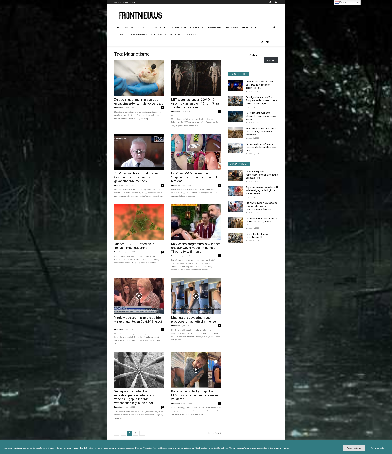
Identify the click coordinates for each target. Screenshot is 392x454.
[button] (274, 27)
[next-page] (142, 433)
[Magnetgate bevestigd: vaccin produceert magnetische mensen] (196, 296)
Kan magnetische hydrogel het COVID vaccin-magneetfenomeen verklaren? (194, 395)
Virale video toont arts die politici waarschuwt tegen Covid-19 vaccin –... (139, 321)
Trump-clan (176, 35)
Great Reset (232, 27)
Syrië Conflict (158, 35)
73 (219, 255)
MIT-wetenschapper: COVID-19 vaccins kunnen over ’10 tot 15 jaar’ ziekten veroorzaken (196, 103)
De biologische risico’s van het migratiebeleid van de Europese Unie (261, 147)
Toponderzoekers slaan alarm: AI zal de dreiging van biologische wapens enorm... (262, 190)
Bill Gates (142, 27)
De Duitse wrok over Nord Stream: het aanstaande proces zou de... (261, 116)
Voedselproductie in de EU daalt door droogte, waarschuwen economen (261, 131)
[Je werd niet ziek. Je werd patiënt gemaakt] (235, 238)
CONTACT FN (191, 35)
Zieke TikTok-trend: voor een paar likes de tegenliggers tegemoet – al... (259, 84)
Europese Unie (197, 27)
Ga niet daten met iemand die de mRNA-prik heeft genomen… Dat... (261, 221)
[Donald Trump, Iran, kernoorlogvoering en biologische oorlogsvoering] (235, 175)
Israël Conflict (250, 27)
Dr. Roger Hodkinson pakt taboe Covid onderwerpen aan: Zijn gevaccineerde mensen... (136, 177)
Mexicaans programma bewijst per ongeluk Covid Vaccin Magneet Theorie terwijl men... (195, 247)
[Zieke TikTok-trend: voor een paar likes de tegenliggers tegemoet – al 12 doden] (235, 85)
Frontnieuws (118, 107)
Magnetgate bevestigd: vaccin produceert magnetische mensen (194, 319)
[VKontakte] (275, 2)
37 (219, 403)
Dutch (342, 2)
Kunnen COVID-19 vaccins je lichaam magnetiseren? (134, 246)
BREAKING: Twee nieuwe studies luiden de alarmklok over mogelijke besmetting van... (261, 206)
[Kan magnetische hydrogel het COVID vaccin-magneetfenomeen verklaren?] (196, 370)
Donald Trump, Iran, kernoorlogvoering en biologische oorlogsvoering (262, 174)
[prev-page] (116, 433)
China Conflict (159, 27)
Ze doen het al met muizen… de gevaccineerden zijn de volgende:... (138, 101)
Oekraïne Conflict (138, 35)
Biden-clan (128, 27)
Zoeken (253, 55)
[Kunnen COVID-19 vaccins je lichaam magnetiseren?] (139, 222)
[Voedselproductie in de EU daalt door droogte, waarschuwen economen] (235, 132)
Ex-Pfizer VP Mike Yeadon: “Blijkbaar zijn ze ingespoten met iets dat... (194, 177)
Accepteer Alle (377, 448)
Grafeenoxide (215, 27)
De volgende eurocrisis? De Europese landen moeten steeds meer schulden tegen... (261, 100)
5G (117, 27)
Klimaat (120, 35)
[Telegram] (270, 2)
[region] (196, 447)
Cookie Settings (354, 448)
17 (219, 111)
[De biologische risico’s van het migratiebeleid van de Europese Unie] (235, 148)
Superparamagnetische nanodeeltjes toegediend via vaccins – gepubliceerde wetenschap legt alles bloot (134, 397)
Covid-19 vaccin (178, 27)
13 (219, 185)
